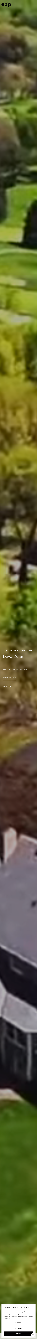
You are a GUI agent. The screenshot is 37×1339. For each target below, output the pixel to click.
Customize (18, 1328)
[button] (10, 686)
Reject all (18, 1323)
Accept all (18, 1333)
